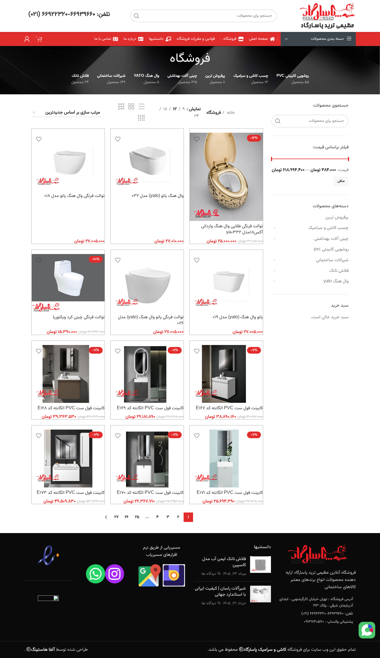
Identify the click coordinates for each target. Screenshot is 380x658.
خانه (230, 112)
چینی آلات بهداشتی (331, 238)
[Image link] (317, 554)
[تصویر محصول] (226, 177)
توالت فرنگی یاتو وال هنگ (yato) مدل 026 (151, 320)
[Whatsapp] (95, 573)
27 (116, 517)
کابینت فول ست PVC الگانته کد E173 (71, 492)
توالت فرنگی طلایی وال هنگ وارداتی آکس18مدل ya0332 (232, 229)
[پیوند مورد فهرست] (317, 602)
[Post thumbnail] (260, 566)
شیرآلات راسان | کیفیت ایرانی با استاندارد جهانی (220, 591)
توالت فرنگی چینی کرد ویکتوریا (79, 317)
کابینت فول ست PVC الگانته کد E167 (229, 408)
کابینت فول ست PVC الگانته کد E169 (150, 408)
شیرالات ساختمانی (332, 260)
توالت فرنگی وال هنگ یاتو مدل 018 (74, 196)
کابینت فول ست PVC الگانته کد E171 (230, 492)
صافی (341, 181)
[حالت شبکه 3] (121, 107)
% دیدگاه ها (211, 574)
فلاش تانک (339, 270)
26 (127, 517)
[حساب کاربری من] (27, 39)
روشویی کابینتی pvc (331, 249)
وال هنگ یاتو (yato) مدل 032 (158, 196)
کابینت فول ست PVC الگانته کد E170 (150, 492)
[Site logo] (327, 16)
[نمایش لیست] (142, 107)
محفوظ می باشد (247, 649)
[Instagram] (114, 573)
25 (137, 517)
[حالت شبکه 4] (141, 118)
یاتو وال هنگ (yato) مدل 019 (238, 317)
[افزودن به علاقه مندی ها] (197, 139)
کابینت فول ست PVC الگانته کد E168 (71, 408)
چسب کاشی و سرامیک (328, 228)
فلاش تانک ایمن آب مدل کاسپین (224, 562)
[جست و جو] (136, 15)
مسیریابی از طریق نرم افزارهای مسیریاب (161, 551)
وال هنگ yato (336, 281)
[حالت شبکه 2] (131, 107)
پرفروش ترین (337, 217)
